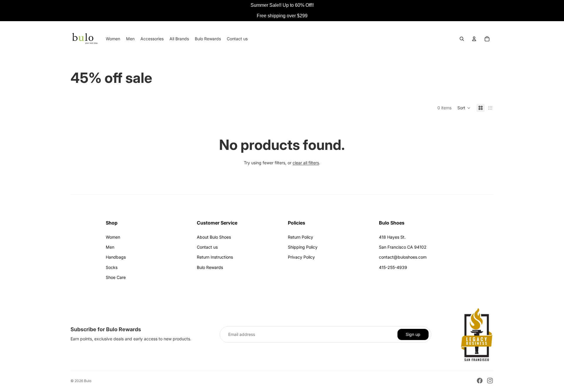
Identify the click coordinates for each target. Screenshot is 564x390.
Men (110, 247)
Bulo (87, 381)
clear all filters (306, 162)
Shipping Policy (303, 247)
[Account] (474, 38)
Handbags (116, 257)
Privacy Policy (301, 257)
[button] (464, 107)
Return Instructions (215, 257)
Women (113, 237)
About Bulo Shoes (214, 237)
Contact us (207, 247)
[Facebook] (479, 380)
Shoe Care (116, 277)
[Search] (461, 38)
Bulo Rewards (210, 267)
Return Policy (300, 237)
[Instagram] (490, 380)
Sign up (413, 334)
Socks (112, 267)
